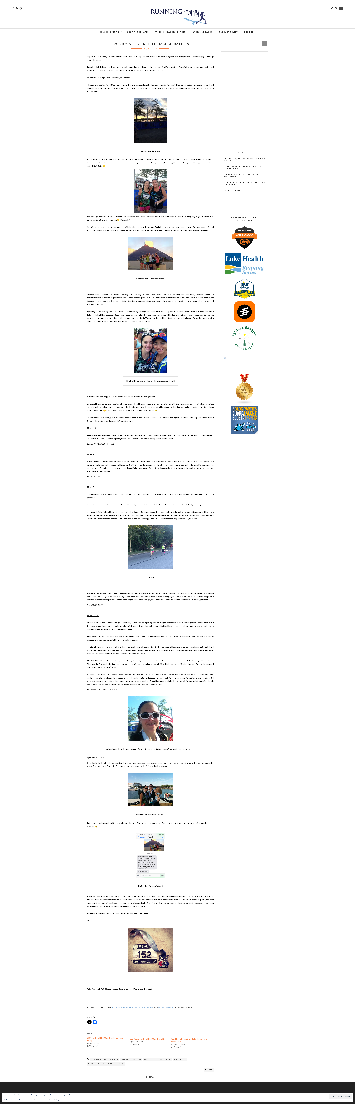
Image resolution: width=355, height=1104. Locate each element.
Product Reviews (229, 32)
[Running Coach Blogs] (244, 403)
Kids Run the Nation (138, 32)
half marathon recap (131, 1059)
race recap (156, 1059)
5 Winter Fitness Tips (234, 190)
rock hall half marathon (100, 1064)
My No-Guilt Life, (119, 1008)
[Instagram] (21, 8)
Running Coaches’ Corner (170, 32)
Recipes (248, 32)
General (150, 1077)
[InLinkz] (244, 420)
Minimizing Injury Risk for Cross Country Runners (244, 160)
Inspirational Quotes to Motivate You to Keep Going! (243, 167)
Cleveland (96, 1059)
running (119, 1064)
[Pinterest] (17, 8)
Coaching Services (110, 32)
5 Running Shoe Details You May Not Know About (242, 175)
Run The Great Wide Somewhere (139, 1008)
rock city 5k (180, 1059)
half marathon (111, 1059)
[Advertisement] (244, 96)
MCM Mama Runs (165, 1008)
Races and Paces (202, 32)
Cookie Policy (54, 1100)
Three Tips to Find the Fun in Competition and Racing (244, 183)
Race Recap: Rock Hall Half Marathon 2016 (147, 1039)
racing (168, 1059)
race (146, 1059)
